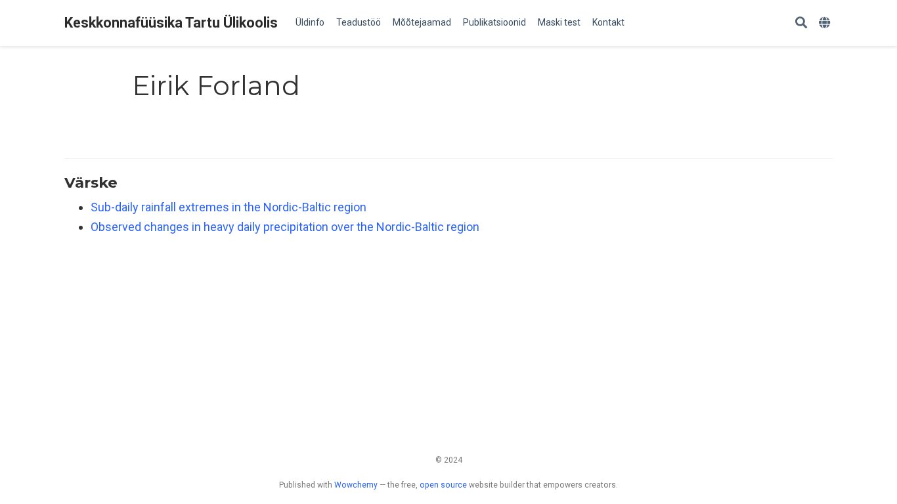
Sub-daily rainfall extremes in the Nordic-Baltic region (228, 207)
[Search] (801, 23)
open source (443, 485)
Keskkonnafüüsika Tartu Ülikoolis (171, 22)
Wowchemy (356, 485)
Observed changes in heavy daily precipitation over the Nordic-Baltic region (285, 227)
